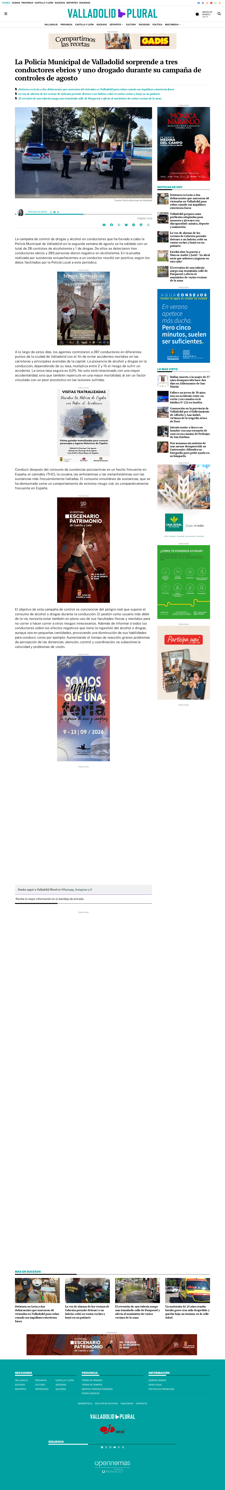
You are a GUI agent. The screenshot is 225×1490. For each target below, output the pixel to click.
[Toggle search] (219, 14)
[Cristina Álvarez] (20, 212)
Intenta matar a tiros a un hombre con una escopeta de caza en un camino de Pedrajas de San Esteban (190, 432)
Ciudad (16, 3)
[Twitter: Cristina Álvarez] (51, 211)
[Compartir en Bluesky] (126, 224)
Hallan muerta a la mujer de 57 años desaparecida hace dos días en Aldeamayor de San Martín (190, 381)
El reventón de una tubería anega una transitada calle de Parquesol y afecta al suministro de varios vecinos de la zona (89, 98)
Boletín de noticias (106, 1403)
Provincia (27, 3)
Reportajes (41, 1389)
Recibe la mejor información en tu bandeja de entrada (49, 899)
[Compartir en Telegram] (133, 224)
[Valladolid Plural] (112, 14)
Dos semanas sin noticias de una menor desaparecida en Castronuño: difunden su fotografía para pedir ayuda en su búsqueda (189, 449)
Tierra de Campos (92, 1385)
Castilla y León (44, 3)
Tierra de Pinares (92, 1380)
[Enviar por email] (104, 224)
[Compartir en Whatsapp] (148, 224)
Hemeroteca (85, 1403)
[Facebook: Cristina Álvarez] (54, 211)
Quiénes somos (157, 1380)
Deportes (72, 3)
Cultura (40, 1385)
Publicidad (127, 1403)
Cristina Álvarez (38, 212)
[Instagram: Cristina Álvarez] (58, 211)
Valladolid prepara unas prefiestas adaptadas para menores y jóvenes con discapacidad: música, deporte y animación (189, 220)
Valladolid (21, 1380)
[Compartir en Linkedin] (141, 224)
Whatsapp (67, 889)
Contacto (141, 1403)
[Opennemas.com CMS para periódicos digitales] (112, 1467)
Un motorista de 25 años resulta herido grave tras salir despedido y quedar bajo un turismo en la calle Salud (187, 1312)
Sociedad (84, 3)
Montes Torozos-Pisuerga (97, 1389)
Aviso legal (155, 1385)
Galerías (61, 1389)
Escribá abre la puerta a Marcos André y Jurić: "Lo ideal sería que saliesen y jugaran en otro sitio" (190, 256)
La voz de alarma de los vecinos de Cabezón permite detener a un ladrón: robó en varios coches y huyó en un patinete (89, 94)
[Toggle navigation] (6, 14)
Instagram (81, 889)
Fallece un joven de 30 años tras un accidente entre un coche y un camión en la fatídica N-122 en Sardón (187, 397)
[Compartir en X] (119, 224)
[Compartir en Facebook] (111, 224)
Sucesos (59, 3)
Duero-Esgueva (90, 1393)
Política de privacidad (161, 1389)
